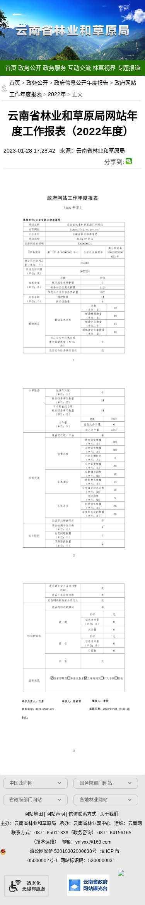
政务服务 (54, 68)
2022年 (57, 94)
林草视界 (104, 68)
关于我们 (109, 814)
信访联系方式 (82, 814)
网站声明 (55, 814)
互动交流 (79, 68)
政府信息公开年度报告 (81, 83)
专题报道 (128, 68)
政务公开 (29, 68)
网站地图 (33, 814)
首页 (11, 68)
